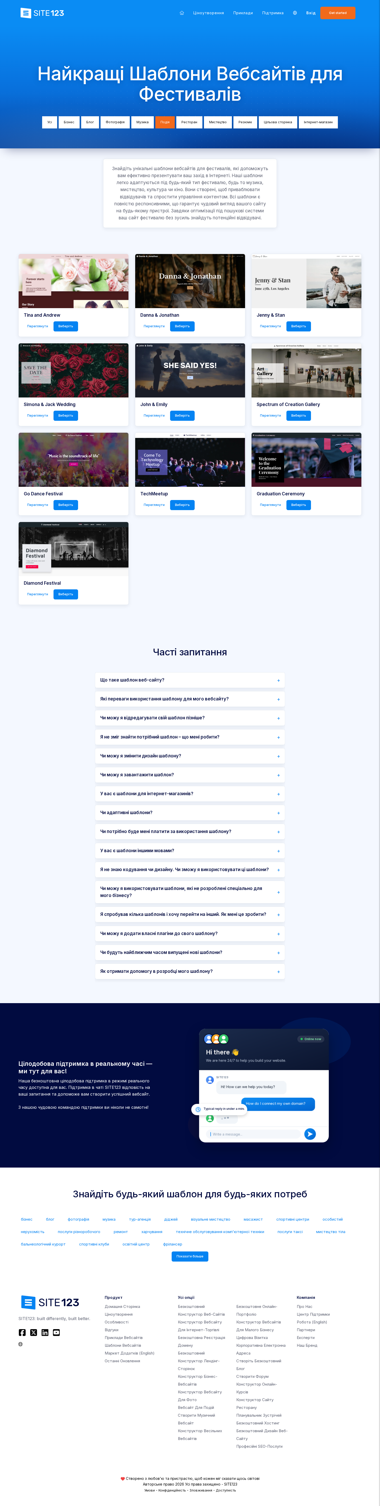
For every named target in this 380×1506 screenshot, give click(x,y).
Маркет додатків (130, 1353)
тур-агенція (140, 1219)
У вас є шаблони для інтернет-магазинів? (146, 793)
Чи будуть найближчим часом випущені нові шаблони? (161, 952)
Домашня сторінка (122, 1306)
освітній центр (136, 1244)
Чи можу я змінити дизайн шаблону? (140, 755)
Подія (165, 122)
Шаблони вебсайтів (123, 1345)
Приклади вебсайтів (124, 1337)
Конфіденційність (172, 1490)
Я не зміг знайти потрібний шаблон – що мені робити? (159, 737)
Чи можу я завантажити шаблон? (137, 774)
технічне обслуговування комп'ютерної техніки (220, 1231)
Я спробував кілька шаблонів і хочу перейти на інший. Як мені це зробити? (183, 914)
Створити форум (252, 1376)
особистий (333, 1219)
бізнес (27, 1219)
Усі (49, 122)
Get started (338, 13)
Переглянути (37, 326)
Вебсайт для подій (196, 1407)
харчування (151, 1231)
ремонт (121, 1231)
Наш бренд (307, 1345)
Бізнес (69, 122)
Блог (90, 122)
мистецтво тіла (330, 1231)
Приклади (243, 13)
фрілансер (172, 1244)
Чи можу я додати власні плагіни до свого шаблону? (159, 933)
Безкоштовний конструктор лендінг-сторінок (199, 1361)
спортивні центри (292, 1219)
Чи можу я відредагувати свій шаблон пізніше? (152, 717)
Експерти (306, 1337)
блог (50, 1219)
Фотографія (115, 122)
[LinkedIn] (45, 1332)
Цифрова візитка (252, 1337)
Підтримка (273, 13)
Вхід (311, 13)
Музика (142, 122)
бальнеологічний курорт (43, 1244)
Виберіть (65, 326)
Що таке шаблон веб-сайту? (132, 680)
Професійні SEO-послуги (259, 1446)
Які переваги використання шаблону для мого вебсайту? (164, 698)
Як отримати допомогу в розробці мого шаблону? (156, 971)
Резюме (245, 122)
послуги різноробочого (79, 1231)
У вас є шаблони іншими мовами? (137, 850)
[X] (33, 1332)
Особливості (116, 1322)
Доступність (226, 1490)
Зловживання (200, 1490)
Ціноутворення (208, 13)
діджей (171, 1219)
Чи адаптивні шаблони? (126, 812)
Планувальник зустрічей (259, 1415)
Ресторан (189, 122)
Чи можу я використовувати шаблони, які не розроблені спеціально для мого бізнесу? (181, 892)
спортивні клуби (94, 1244)
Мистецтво (218, 122)
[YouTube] (56, 1332)
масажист (253, 1219)
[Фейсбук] (22, 1332)
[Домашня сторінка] (182, 13)
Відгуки (111, 1329)
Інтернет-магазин (318, 122)
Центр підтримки (313, 1314)
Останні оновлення (122, 1360)
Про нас (305, 1306)
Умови (149, 1490)
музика (109, 1219)
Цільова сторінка (278, 122)
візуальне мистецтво (210, 1219)
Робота (312, 1322)
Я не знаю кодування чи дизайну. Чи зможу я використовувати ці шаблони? (184, 869)
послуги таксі (290, 1231)
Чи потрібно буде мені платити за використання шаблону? (165, 831)
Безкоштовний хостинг (257, 1423)
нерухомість (32, 1231)
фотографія (78, 1219)
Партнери (306, 1329)
